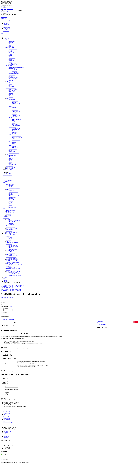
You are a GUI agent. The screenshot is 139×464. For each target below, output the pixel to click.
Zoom (22, 285)
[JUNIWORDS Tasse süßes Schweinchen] (11, 286)
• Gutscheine (6, 181)
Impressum (5, 437)
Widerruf (5, 432)
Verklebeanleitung (7, 411)
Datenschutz (6, 436)
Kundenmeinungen (101, 324)
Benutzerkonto (6, 20)
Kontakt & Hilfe (7, 431)
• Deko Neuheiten (7, 180)
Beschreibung (100, 321)
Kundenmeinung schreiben (7, 297)
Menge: (2, 315)
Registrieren (6, 24)
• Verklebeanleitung (7, 173)
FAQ (4, 414)
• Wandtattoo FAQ (7, 175)
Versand (10, 306)
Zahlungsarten (6, 418)
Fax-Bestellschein (7, 416)
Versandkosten (6, 419)
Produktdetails (100, 323)
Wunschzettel (6, 22)
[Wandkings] (4, 7)
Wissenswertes (6, 413)
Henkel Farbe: (4, 308)
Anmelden (5, 23)
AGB (4, 434)
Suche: (2, 10)
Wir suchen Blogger (8, 422)
